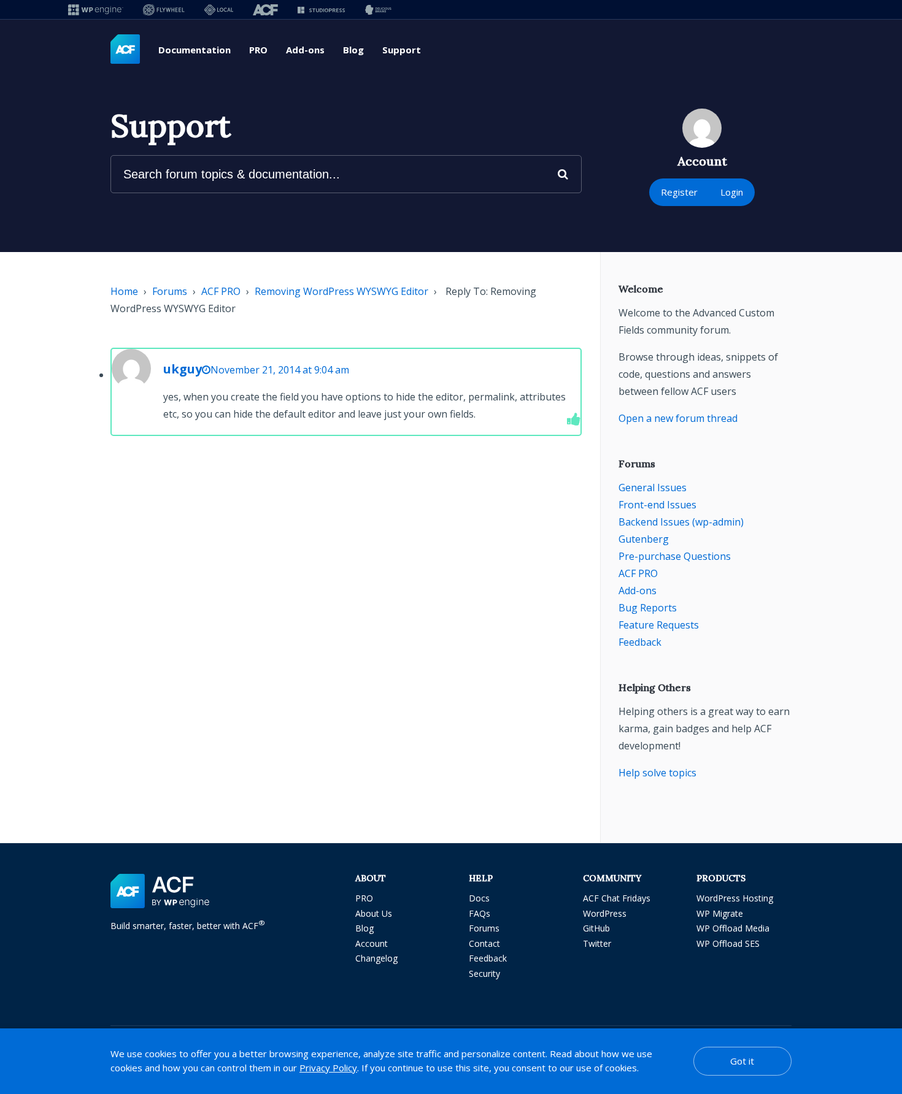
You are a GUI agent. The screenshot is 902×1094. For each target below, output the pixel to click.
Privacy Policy (328, 1067)
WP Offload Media (732, 928)
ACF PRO (221, 291)
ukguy (182, 369)
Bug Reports (648, 607)
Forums (169, 291)
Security (484, 973)
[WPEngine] (95, 9)
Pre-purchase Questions (675, 556)
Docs (479, 898)
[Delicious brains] (378, 9)
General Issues (653, 487)
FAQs (479, 913)
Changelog (376, 958)
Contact (484, 943)
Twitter (597, 943)
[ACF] (265, 9)
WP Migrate (719, 913)
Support (401, 50)
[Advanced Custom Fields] (125, 49)
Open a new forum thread (678, 418)
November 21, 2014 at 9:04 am (279, 370)
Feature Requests (659, 625)
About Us (373, 913)
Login (731, 192)
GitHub (596, 928)
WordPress (604, 913)
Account (371, 943)
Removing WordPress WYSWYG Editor (341, 291)
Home (124, 291)
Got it (742, 1061)
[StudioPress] (321, 9)
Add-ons (305, 50)
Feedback (640, 642)
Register (679, 192)
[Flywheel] (164, 9)
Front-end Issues (657, 504)
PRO (258, 50)
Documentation (194, 50)
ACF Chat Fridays (616, 898)
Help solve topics (657, 772)
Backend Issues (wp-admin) (681, 522)
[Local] (219, 9)
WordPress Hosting (734, 898)
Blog (353, 50)
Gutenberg (644, 539)
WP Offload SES (728, 943)
